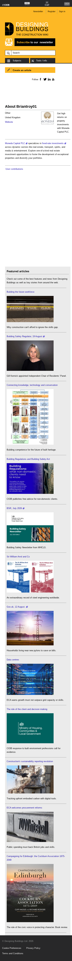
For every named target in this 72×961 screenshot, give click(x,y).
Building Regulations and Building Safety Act (28, 459)
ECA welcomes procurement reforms (24, 807)
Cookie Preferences (11, 948)
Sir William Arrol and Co (18, 556)
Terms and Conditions (12, 953)
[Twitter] (44, 79)
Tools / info (41, 60)
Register (51, 11)
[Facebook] (40, 79)
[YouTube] (53, 79)
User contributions (14, 169)
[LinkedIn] (49, 79)
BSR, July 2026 (14, 508)
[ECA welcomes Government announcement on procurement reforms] (30, 841)
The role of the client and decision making (27, 709)
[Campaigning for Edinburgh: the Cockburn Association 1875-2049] (30, 921)
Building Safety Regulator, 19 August (24, 336)
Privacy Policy (33, 948)
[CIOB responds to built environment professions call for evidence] (30, 742)
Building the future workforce (20, 292)
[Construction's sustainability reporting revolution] (30, 792)
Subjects (17, 60)
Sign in (62, 11)
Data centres (13, 659)
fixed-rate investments (53, 143)
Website (9, 122)
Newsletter (38, 11)
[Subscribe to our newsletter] (30, 45)
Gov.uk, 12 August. (16, 607)
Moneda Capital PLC (15, 143)
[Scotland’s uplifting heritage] (30, 592)
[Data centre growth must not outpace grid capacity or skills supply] (30, 694)
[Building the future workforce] (30, 321)
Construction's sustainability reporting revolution (30, 761)
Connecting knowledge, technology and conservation (32, 385)
